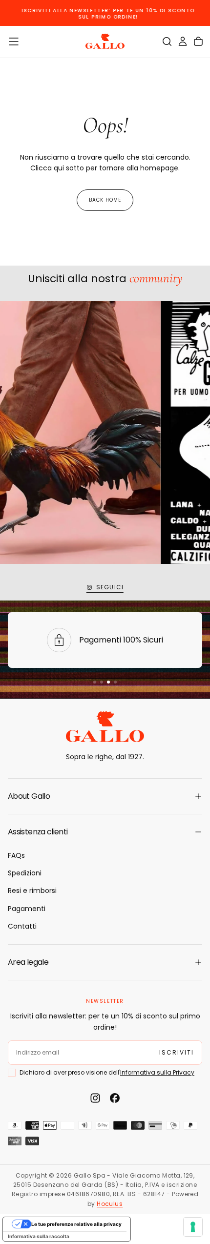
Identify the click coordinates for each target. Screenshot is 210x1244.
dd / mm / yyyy (39, 1143)
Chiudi (105, 1217)
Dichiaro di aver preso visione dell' (107, 1167)
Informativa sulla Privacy (157, 1167)
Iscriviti (105, 1189)
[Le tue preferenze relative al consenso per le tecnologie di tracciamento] (193, 1227)
